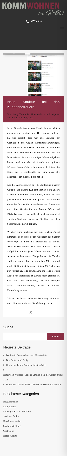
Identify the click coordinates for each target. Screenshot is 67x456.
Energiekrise (9, 406)
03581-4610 (36, 21)
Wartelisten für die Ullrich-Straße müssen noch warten (33, 384)
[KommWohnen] (33, 14)
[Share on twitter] (30, 312)
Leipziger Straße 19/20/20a (17, 411)
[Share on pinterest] (42, 312)
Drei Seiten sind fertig (17, 360)
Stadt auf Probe (11, 416)
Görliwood (8, 431)
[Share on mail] (36, 312)
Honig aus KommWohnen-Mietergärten (26, 365)
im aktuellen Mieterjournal (46, 261)
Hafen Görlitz (10, 435)
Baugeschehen (10, 401)
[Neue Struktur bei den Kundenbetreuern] (33, 75)
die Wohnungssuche (42, 303)
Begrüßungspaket (12, 421)
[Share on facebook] (25, 312)
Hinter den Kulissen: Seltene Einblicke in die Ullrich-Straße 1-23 (33, 377)
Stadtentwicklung (12, 426)
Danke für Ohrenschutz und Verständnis (26, 355)
